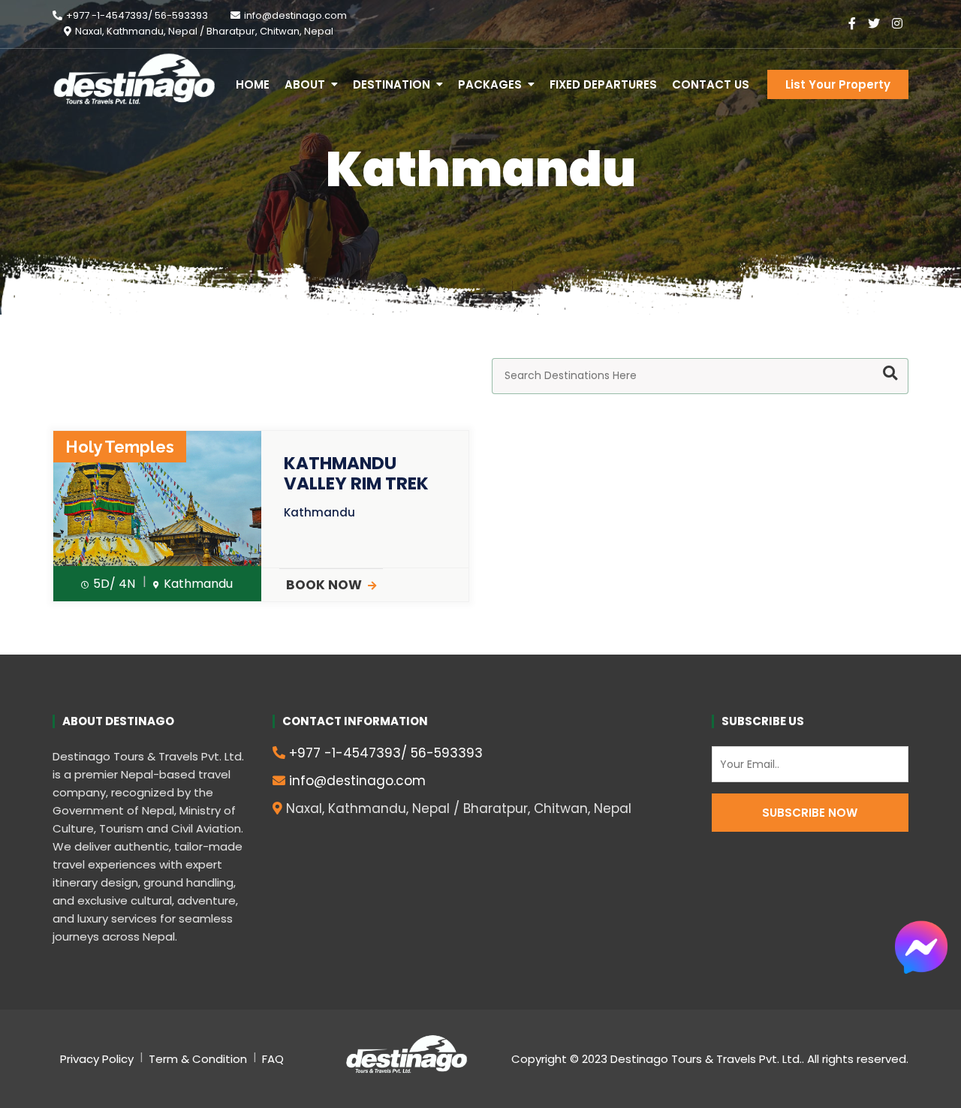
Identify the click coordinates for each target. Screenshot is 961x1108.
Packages (490, 84)
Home (253, 84)
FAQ (273, 1059)
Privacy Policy (97, 1059)
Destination (391, 84)
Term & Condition (198, 1059)
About (305, 84)
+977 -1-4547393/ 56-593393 (137, 15)
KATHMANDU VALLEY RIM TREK (356, 473)
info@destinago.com (295, 15)
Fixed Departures (603, 84)
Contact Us (710, 84)
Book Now (324, 585)
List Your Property (837, 84)
